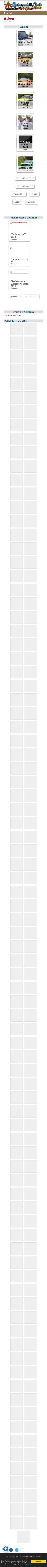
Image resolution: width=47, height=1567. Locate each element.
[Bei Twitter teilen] (17, 1550)
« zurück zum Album (12, 315)
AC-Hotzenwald (25, 1556)
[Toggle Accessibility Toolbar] (6, 1549)
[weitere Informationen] (22, 1550)
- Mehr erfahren (29, 1565)
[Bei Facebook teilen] (11, 1550)
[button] (8, 13)
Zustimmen (38, 1562)
